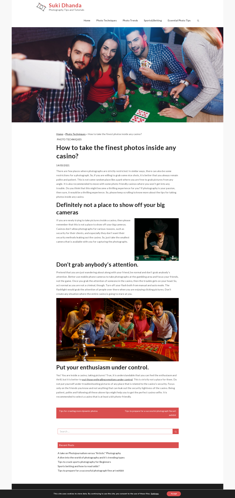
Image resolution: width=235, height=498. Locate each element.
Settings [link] (155, 493)
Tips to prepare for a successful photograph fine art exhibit (91, 470)
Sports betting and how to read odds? (78, 466)
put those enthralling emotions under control (107, 379)
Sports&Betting (153, 20)
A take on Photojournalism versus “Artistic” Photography (89, 453)
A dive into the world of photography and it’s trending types (91, 457)
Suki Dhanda (65, 5)
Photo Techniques (106, 20)
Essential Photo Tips (179, 20)
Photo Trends (130, 20)
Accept (174, 493)
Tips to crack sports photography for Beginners (84, 461)
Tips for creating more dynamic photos (78, 411)
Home (87, 20)
